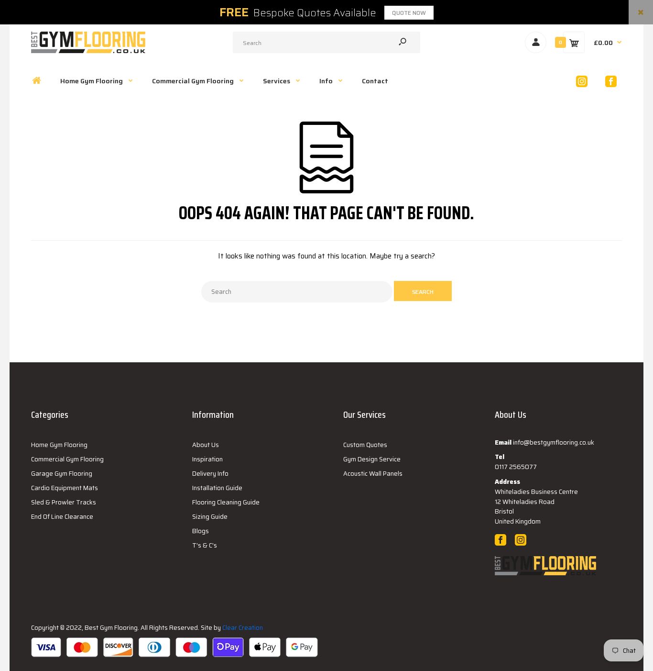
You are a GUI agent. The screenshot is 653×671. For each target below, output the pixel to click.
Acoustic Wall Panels (373, 474)
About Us (205, 445)
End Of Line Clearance (62, 517)
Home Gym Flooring (59, 445)
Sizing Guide (210, 517)
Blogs (200, 531)
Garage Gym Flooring (61, 474)
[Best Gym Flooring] (88, 50)
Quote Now (409, 12)
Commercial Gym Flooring (67, 459)
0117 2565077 (516, 467)
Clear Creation (242, 628)
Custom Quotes (365, 445)
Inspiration (207, 459)
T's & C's (204, 545)
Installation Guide (217, 488)
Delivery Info (210, 474)
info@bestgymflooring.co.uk (553, 442)
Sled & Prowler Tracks (63, 502)
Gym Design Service (372, 459)
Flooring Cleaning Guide (226, 502)
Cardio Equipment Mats (64, 488)
